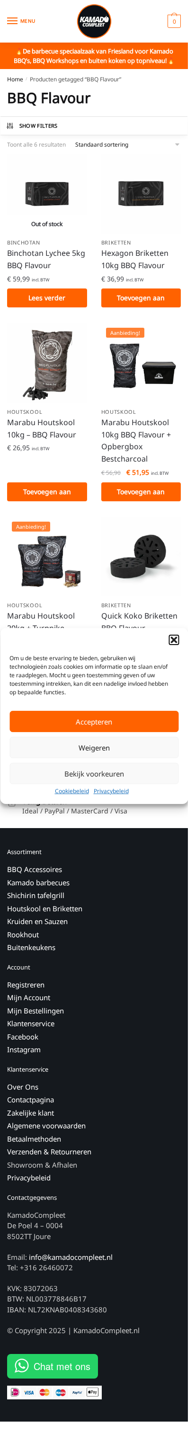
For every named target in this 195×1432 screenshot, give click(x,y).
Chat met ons (62, 1366)
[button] (173, 640)
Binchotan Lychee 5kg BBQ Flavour (46, 259)
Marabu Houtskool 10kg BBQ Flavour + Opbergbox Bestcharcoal (136, 440)
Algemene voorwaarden (46, 1125)
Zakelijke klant (30, 1113)
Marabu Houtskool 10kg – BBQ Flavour (41, 428)
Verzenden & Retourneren (49, 1151)
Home (15, 79)
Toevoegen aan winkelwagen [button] (141, 300)
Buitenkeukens (31, 947)
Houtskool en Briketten (44, 908)
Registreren (25, 984)
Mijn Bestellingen (35, 1010)
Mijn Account (28, 997)
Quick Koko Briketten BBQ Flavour (139, 622)
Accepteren (94, 721)
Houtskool (24, 411)
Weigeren (94, 747)
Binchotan (23, 242)
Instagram (24, 1049)
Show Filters (38, 125)
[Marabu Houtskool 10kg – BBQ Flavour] (47, 363)
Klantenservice (30, 1023)
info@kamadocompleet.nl (71, 1257)
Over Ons (22, 1086)
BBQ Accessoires (34, 869)
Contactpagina (30, 1099)
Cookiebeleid (72, 791)
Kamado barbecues (38, 882)
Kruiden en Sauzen (37, 921)
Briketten (116, 242)
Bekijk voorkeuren (94, 773)
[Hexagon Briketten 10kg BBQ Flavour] (141, 194)
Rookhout (23, 934)
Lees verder (46, 297)
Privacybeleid (111, 791)
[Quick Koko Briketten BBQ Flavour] (141, 557)
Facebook (22, 1036)
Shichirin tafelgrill (36, 895)
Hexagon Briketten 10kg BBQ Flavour (134, 259)
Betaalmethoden (34, 1139)
